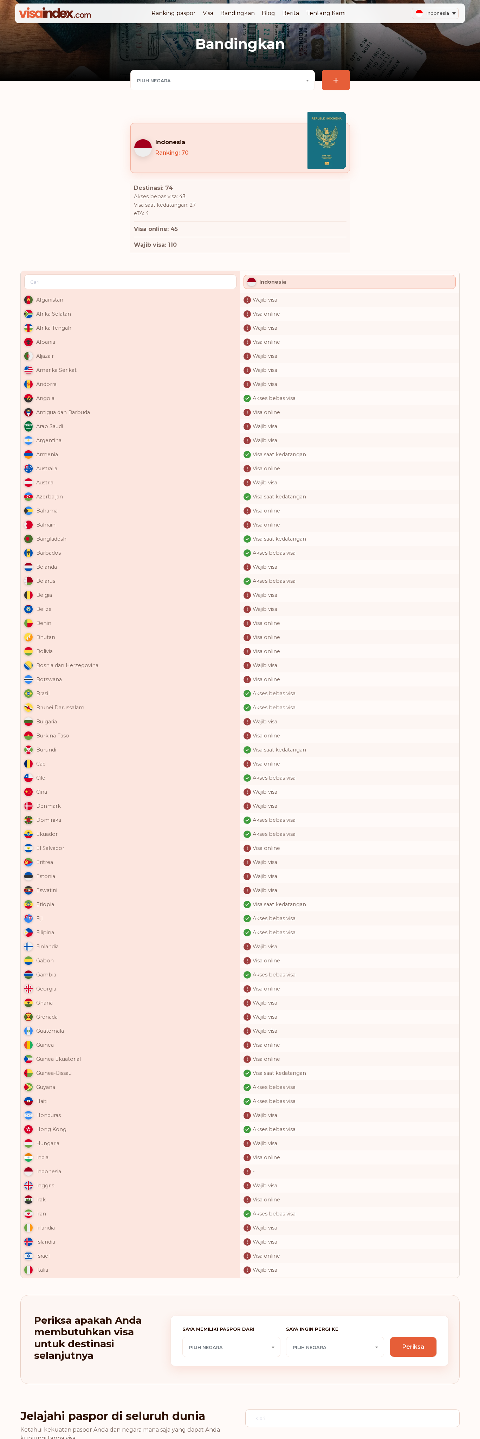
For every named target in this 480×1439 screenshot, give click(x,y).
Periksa (413, 1346)
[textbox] (222, 80)
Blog (268, 13)
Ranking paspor (173, 13)
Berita (290, 13)
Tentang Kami (325, 13)
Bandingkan (237, 13)
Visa (208, 13)
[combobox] (222, 80)
